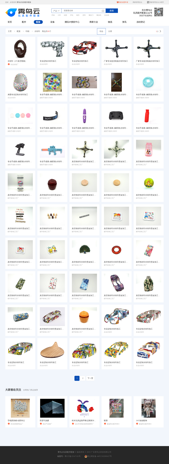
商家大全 (94, 22)
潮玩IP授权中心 (72, 22)
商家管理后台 (137, 2)
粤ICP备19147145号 (73, 456)
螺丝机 (99, 15)
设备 (52, 22)
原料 (84, 15)
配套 (38, 22)
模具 (77, 15)
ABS (59, 15)
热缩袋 (106, 15)
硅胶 (65, 15)
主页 (10, 31)
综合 (101, 31)
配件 (24, 22)
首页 (10, 22)
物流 (110, 22)
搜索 (112, 10)
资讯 (124, 22)
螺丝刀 (91, 15)
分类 (110, 31)
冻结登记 (141, 22)
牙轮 (71, 15)
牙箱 (53, 15)
